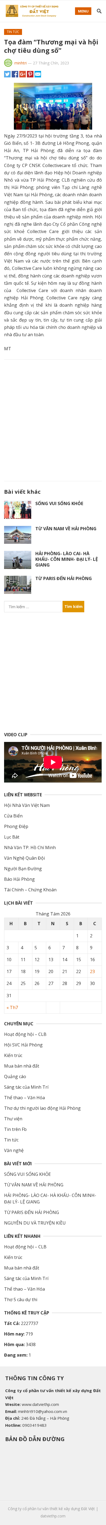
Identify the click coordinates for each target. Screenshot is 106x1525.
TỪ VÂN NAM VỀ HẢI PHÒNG (65, 529)
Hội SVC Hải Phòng (23, 1045)
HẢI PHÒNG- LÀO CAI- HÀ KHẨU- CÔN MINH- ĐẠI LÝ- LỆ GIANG (66, 559)
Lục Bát (11, 837)
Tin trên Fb (15, 1129)
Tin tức (13, 32)
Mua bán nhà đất (21, 1066)
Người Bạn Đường (23, 869)
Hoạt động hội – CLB (25, 1034)
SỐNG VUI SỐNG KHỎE (59, 503)
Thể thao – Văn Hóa (24, 1098)
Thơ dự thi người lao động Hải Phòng (42, 1108)
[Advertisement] (53, 419)
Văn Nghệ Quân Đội (24, 858)
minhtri (20, 63)
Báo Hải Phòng (19, 879)
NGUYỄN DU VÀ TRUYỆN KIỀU (35, 1223)
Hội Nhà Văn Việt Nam (27, 805)
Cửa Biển (13, 816)
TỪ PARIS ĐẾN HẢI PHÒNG (63, 578)
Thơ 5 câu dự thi (20, 1300)
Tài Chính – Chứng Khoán (30, 890)
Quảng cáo (15, 1076)
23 (92, 971)
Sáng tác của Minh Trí (26, 1087)
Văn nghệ (14, 1150)
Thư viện (13, 1119)
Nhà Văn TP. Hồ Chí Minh (30, 847)
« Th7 (12, 1007)
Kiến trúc (13, 1055)
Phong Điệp (16, 826)
